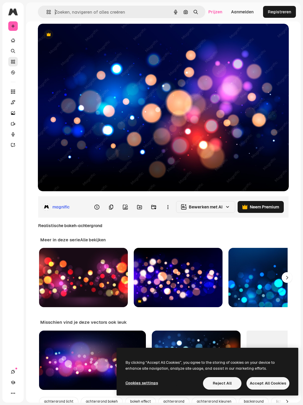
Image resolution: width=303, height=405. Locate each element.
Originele (76, 35)
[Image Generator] (13, 113)
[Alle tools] (13, 91)
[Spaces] (13, 102)
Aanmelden (242, 12)
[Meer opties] (168, 207)
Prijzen (215, 12)
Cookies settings (141, 382)
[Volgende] (287, 277)
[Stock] (13, 61)
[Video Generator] (13, 123)
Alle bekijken (93, 240)
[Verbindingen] (13, 372)
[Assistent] (13, 145)
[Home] (13, 40)
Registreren (279, 12)
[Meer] (13, 393)
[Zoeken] (13, 51)
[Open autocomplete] (46, 12)
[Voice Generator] (13, 134)
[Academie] (13, 382)
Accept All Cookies (268, 383)
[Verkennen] (13, 72)
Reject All (222, 383)
